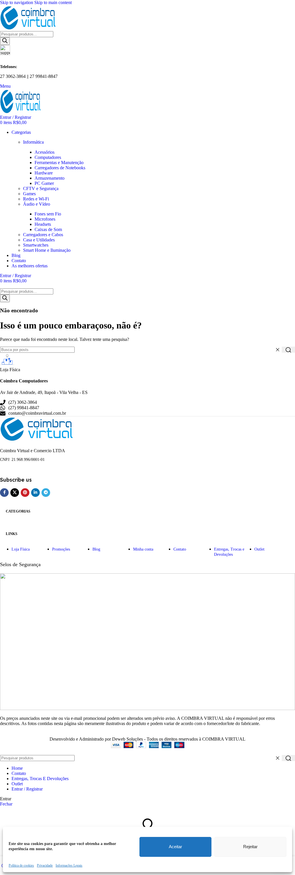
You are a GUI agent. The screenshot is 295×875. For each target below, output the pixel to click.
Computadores (48, 157)
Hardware (44, 172)
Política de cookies (21, 865)
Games (29, 193)
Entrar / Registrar (27, 788)
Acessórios (44, 152)
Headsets (43, 224)
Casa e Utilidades (39, 239)
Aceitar (175, 846)
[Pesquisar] (288, 350)
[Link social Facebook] (4, 492)
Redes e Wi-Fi (36, 198)
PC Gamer (44, 183)
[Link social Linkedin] (35, 492)
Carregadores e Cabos (43, 234)
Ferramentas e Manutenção (59, 162)
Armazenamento (50, 178)
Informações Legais (69, 865)
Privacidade (45, 865)
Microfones (45, 219)
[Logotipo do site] (29, 28)
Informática (33, 142)
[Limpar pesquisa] (277, 349)
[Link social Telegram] (45, 492)
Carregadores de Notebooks (60, 167)
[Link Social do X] (14, 492)
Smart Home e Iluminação (47, 250)
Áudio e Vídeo (36, 204)
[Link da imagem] (37, 439)
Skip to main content (53, 2)
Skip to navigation (17, 2)
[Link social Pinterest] (25, 492)
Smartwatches (35, 245)
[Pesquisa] (5, 41)
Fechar (6, 803)
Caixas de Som (48, 229)
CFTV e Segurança (40, 188)
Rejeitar (250, 846)
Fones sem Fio (48, 213)
